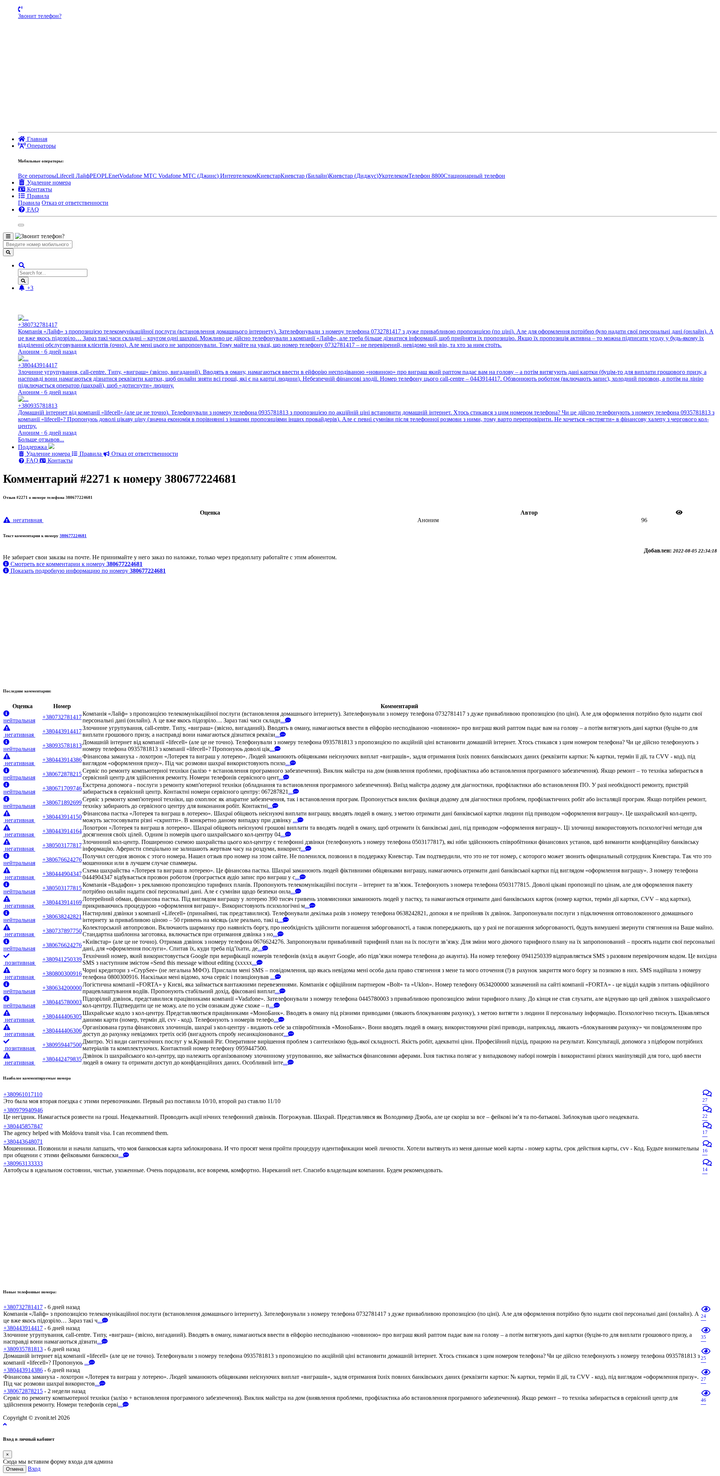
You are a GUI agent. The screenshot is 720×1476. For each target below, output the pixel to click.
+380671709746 (62, 788)
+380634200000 (62, 988)
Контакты (59, 460)
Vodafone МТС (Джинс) (189, 176)
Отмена (14, 1469)
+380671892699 (62, 802)
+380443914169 (62, 902)
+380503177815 (62, 888)
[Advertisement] (367, 75)
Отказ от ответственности (75, 203)
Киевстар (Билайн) (304, 176)
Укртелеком (393, 176)
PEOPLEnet (104, 176)
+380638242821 (62, 916)
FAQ (32, 460)
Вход (34, 1468)
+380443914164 (62, 831)
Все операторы (37, 176)
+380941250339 (62, 959)
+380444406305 (62, 1016)
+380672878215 (62, 774)
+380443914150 (62, 817)
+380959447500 (62, 1045)
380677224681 (73, 535)
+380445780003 (62, 1002)
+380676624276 (62, 859)
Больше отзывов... (41, 439)
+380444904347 (62, 874)
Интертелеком (238, 176)
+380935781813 (62, 745)
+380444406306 (62, 1030)
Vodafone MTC (138, 176)
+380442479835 (62, 1059)
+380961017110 (22, 1094)
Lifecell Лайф (73, 176)
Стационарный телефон (474, 176)
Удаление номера (48, 453)
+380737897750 (62, 931)
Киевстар (268, 176)
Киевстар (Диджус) (353, 176)
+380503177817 (62, 845)
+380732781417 (62, 717)
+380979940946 (23, 1110)
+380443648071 (23, 1141)
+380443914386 (62, 760)
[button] (22, 265)
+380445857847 (23, 1126)
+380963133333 (23, 1163)
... (282, 720)
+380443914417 (62, 731)
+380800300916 (62, 973)
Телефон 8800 (426, 176)
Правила (29, 203)
